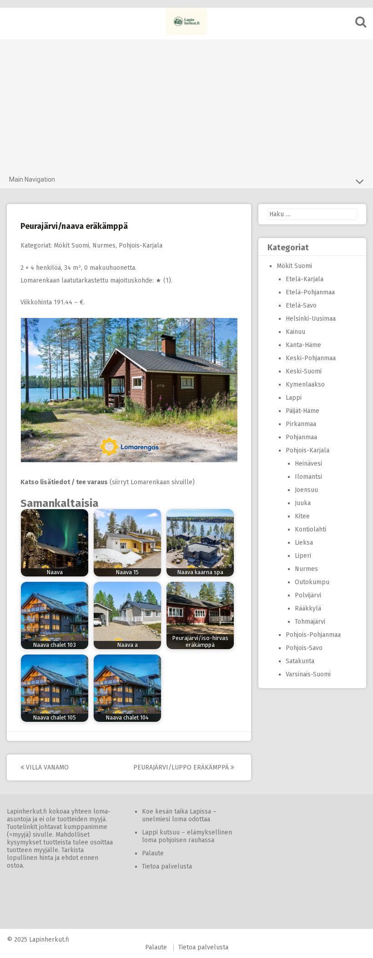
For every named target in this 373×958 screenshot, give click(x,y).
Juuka (303, 503)
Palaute (153, 853)
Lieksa (304, 542)
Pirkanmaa (301, 424)
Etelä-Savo (301, 305)
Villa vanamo (46, 767)
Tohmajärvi (310, 621)
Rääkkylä (308, 608)
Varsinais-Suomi (308, 674)
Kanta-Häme (303, 345)
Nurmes (104, 245)
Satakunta (300, 661)
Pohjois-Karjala (140, 245)
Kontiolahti (310, 529)
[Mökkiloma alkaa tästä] (186, 21)
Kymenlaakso (305, 384)
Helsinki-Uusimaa (311, 319)
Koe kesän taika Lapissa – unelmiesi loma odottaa (179, 815)
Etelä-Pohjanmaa (310, 292)
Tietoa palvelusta (167, 866)
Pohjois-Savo (304, 648)
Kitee (302, 516)
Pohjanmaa (301, 437)
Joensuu (306, 490)
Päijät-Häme (302, 411)
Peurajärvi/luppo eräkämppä (182, 767)
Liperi (303, 556)
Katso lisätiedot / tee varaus (64, 482)
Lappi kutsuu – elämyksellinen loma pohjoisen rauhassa (187, 836)
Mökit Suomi (71, 245)
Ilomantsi (308, 477)
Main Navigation (32, 179)
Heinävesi (308, 463)
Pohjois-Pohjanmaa (313, 635)
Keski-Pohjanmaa (311, 358)
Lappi (294, 398)
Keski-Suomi (304, 371)
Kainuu (295, 332)
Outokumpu (312, 582)
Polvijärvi (308, 595)
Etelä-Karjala (304, 279)
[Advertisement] (186, 103)
